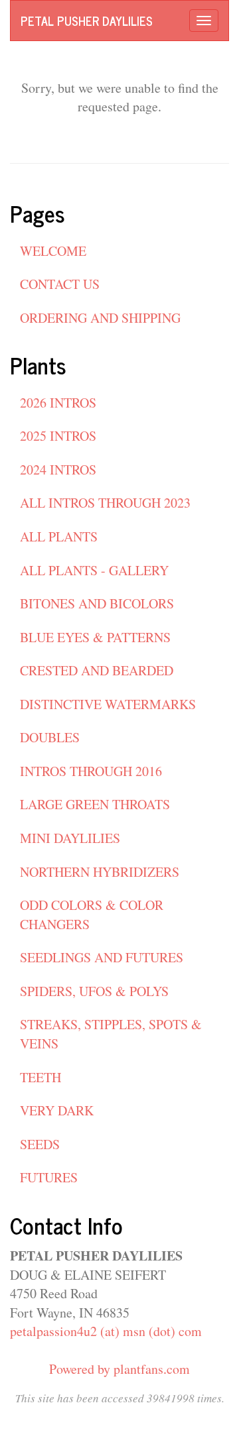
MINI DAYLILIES (70, 838)
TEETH (40, 1077)
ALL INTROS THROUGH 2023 (105, 503)
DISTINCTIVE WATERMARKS (108, 704)
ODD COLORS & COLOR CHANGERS (91, 914)
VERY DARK (57, 1110)
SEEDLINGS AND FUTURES (101, 957)
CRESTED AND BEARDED (96, 670)
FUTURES (49, 1177)
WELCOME (53, 251)
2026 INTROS (58, 403)
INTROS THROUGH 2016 (91, 771)
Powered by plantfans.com (119, 1369)
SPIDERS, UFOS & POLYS (94, 991)
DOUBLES (50, 737)
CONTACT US (60, 284)
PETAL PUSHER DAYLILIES (87, 20)
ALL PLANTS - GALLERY (94, 570)
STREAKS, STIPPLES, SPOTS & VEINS (111, 1033)
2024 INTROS (58, 469)
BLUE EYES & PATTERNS (95, 637)
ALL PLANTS (59, 536)
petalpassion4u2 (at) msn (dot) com (106, 1331)
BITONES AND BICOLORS (97, 603)
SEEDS (40, 1144)
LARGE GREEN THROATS (95, 804)
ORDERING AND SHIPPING (100, 318)
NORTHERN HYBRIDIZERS (99, 872)
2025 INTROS (58, 436)
